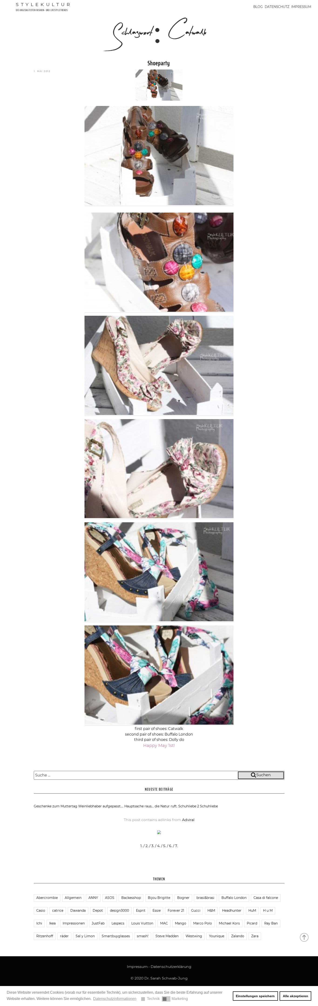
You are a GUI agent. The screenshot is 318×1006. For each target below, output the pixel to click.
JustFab (98, 923)
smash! (143, 936)
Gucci (195, 910)
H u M (268, 910)
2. (146, 846)
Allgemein (73, 898)
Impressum (301, 7)
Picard (252, 923)
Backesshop (131, 898)
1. (141, 846)
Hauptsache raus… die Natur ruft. (150, 806)
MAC (164, 923)
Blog (258, 7)
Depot (98, 910)
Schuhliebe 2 (188, 806)
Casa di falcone (266, 898)
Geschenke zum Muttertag (55, 806)
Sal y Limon (85, 936)
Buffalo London (234, 898)
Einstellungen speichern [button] (255, 996)
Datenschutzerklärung (171, 966)
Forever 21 (176, 910)
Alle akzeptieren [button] (295, 996)
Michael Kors (229, 923)
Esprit (140, 910)
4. (158, 846)
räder (64, 936)
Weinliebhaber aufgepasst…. (100, 806)
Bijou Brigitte (159, 898)
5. (164, 846)
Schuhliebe (209, 806)
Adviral (188, 820)
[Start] (304, 937)
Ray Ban (271, 923)
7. (176, 846)
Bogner (183, 898)
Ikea (52, 923)
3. (152, 846)
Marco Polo (202, 923)
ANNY (93, 898)
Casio (40, 910)
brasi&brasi (205, 898)
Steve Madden (167, 936)
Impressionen (74, 923)
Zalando (237, 936)
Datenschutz (277, 7)
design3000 (119, 910)
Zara (254, 936)
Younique (216, 936)
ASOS (109, 898)
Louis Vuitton (142, 923)
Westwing (194, 936)
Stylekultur (44, 4)
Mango (180, 923)
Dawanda (78, 910)
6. (170, 846)
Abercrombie (47, 898)
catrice (57, 910)
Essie (156, 910)
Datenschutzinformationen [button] (114, 999)
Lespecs (118, 923)
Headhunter (231, 910)
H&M (211, 910)
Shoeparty (159, 63)
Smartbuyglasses (116, 936)
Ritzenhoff (44, 936)
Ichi (39, 923)
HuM (252, 910)
